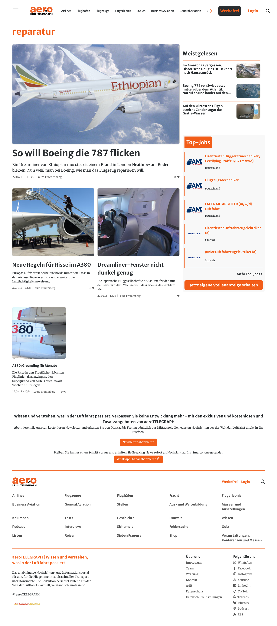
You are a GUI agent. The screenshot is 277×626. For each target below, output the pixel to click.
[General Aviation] (86, 507)
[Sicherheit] (138, 526)
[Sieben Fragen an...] (138, 538)
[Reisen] (86, 538)
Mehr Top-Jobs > (250, 274)
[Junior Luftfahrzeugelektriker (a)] (224, 258)
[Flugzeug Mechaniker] (224, 186)
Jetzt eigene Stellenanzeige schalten (224, 285)
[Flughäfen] (138, 495)
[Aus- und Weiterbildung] (190, 507)
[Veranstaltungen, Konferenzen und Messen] (243, 538)
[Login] (245, 481)
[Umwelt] (190, 518)
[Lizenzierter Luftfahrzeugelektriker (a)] (224, 234)
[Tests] (86, 518)
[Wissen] (243, 518)
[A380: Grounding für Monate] (39, 350)
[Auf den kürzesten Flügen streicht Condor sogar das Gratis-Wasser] (221, 111)
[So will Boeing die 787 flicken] (96, 111)
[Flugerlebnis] (243, 495)
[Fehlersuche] (190, 526)
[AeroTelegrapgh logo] (24, 482)
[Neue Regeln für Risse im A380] (53, 239)
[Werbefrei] (230, 481)
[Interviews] (86, 526)
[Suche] (263, 481)
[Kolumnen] (33, 518)
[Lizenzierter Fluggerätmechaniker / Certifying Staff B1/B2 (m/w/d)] (224, 162)
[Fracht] (190, 495)
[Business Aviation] (33, 507)
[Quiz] (243, 526)
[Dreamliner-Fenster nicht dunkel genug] (138, 243)
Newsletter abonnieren (138, 442)
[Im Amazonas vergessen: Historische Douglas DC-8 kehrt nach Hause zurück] (221, 71)
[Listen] (33, 538)
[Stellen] (138, 507)
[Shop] (190, 538)
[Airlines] (33, 495)
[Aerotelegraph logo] (41, 10)
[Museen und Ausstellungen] (243, 507)
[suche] (268, 11)
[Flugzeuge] (86, 495)
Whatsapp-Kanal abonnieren (136, 459)
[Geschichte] (138, 518)
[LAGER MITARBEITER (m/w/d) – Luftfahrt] (224, 210)
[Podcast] (33, 526)
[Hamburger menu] (15, 11)
